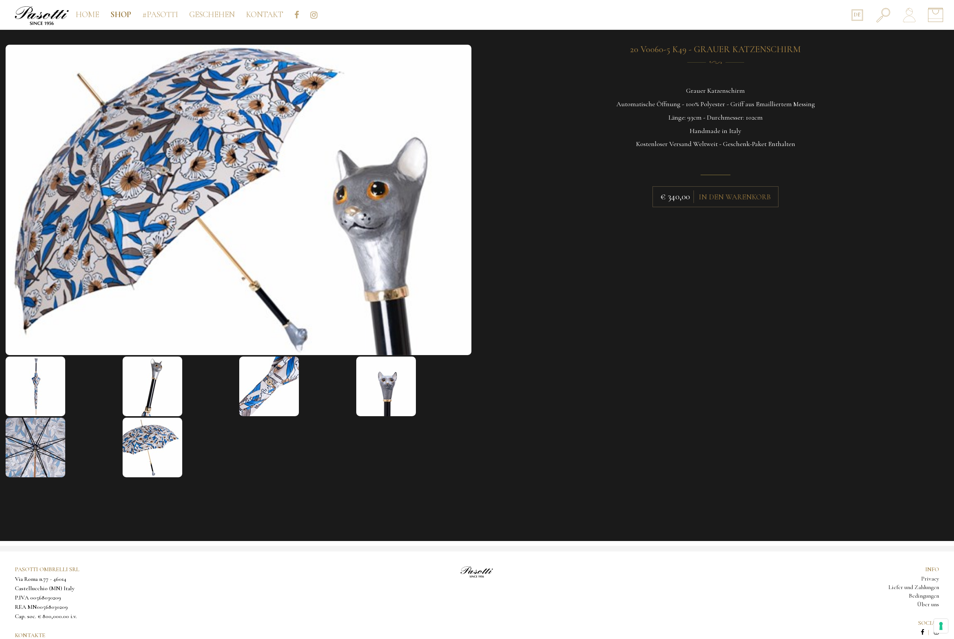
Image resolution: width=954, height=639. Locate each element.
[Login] (909, 15)
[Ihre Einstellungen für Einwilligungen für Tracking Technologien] (941, 626)
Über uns (928, 604)
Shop (120, 14)
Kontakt (264, 14)
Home (87, 14)
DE (857, 15)
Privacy (930, 578)
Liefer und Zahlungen (913, 587)
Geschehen (212, 14)
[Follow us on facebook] (927, 632)
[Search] (883, 15)
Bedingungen (924, 596)
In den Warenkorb (735, 197)
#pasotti (160, 14)
